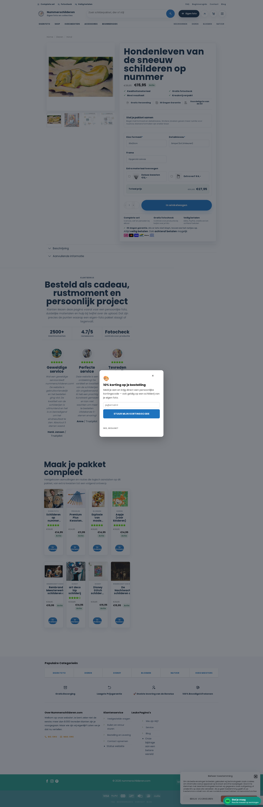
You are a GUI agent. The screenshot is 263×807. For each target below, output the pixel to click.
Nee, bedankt (110, 428)
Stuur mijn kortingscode (131, 413)
